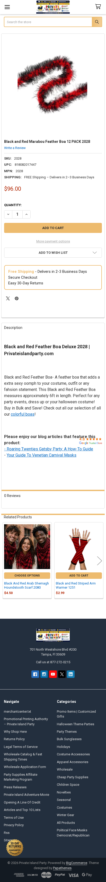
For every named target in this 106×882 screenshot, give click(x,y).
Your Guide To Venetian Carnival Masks (41, 455)
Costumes (64, 807)
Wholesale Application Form (25, 767)
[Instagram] (44, 674)
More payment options (53, 241)
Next (99, 561)
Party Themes (67, 731)
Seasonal (64, 800)
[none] (53, 85)
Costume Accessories (73, 754)
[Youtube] (53, 674)
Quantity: (13, 205)
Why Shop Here (15, 731)
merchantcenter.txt (17, 711)
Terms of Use (14, 817)
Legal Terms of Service (21, 747)
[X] (8, 298)
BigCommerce (76, 863)
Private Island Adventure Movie (26, 795)
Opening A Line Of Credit (22, 802)
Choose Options (27, 575)
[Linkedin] (70, 674)
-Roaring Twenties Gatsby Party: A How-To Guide (48, 449)
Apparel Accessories (72, 762)
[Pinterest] (16, 298)
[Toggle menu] (7, 7)
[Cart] (99, 7)
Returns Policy (14, 739)
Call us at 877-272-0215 (53, 662)
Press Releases (15, 787)
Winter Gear (65, 815)
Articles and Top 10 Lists (22, 810)
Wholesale (65, 769)
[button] (53, 253)
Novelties (64, 792)
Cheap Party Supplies (72, 777)
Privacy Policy (14, 825)
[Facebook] (35, 674)
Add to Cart (78, 575)
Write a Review (15, 148)
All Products (66, 823)
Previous (6, 561)
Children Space (68, 785)
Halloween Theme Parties (75, 724)
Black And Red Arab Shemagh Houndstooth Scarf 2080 (26, 585)
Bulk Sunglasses (69, 739)
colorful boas (22, 414)
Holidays (63, 747)
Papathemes (62, 868)
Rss (7, 833)
